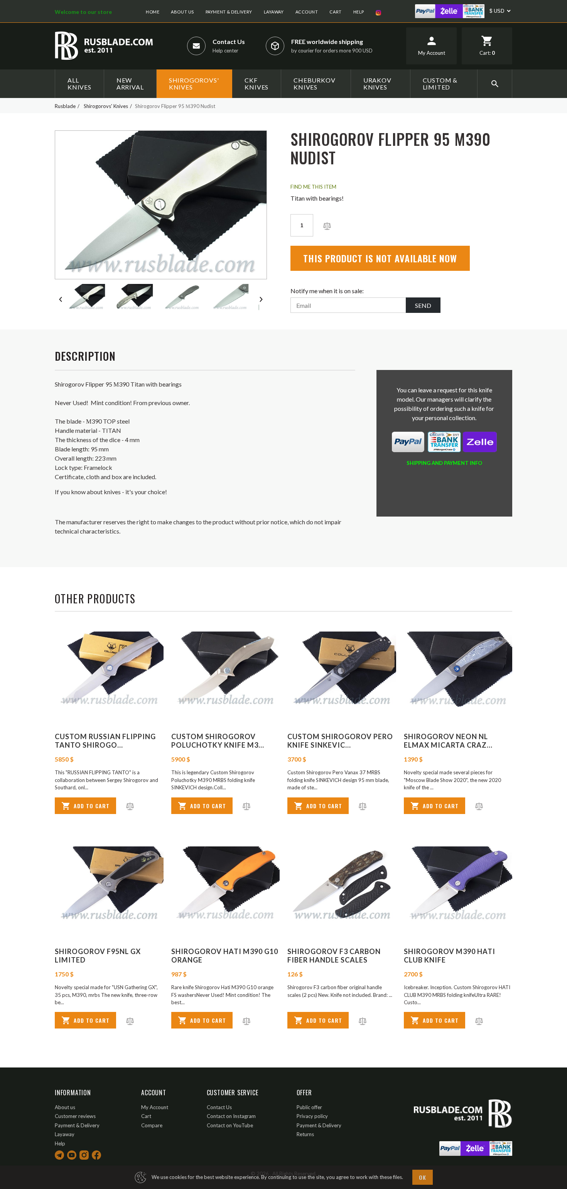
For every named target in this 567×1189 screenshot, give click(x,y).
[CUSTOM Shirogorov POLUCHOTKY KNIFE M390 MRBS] (225, 670)
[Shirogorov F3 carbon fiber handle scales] (341, 884)
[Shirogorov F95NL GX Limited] (109, 884)
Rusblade (65, 106)
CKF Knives (256, 83)
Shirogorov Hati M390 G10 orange (224, 955)
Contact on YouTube (230, 1125)
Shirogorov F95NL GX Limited (98, 955)
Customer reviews (75, 1116)
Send (423, 305)
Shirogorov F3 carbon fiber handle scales (334, 955)
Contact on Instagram (231, 1116)
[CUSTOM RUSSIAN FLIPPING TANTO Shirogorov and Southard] (109, 670)
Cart (335, 11)
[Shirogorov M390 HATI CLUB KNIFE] (458, 884)
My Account (154, 1107)
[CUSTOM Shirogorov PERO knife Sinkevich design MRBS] (341, 670)
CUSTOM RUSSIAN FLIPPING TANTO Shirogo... (105, 740)
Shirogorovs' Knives (194, 83)
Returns (305, 1134)
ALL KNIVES (79, 83)
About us (182, 11)
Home (152, 11)
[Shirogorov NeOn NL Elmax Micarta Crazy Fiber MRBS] (458, 670)
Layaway (274, 11)
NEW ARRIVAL (130, 83)
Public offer (309, 1107)
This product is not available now (380, 258)
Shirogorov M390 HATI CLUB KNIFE (449, 955)
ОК (422, 1177)
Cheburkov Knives (314, 83)
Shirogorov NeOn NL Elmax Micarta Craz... (448, 740)
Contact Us (229, 41)
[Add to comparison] (327, 225)
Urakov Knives (377, 83)
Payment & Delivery (229, 11)
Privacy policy (312, 1116)
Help (358, 11)
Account (306, 11)
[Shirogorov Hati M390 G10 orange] (225, 884)
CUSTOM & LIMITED (440, 83)
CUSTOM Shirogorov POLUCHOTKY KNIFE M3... (217, 740)
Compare (151, 1125)
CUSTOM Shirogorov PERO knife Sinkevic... (340, 740)
